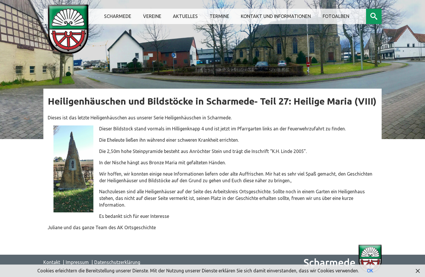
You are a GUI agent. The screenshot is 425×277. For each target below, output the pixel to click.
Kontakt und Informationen (276, 16)
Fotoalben (336, 16)
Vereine (152, 16)
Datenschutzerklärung (117, 262)
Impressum (77, 262)
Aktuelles (185, 16)
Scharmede (117, 16)
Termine (219, 16)
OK (370, 270)
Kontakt (51, 262)
